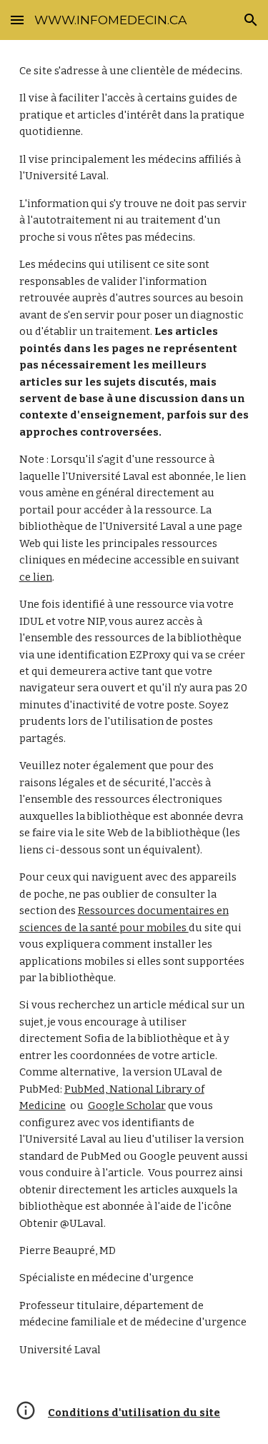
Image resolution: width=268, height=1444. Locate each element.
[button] (17, 19)
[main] (134, 710)
